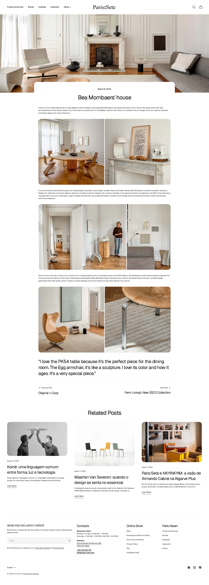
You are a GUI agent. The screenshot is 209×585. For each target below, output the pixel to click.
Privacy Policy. (59, 548)
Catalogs (165, 540)
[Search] (194, 7)
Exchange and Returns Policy (138, 535)
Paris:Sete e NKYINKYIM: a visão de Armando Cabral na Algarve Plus (171, 476)
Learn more (11, 486)
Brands (165, 535)
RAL (128, 548)
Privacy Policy (132, 544)
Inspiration (166, 544)
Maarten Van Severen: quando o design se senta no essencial (101, 480)
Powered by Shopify (31, 574)
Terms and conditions (135, 540)
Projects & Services (170, 531)
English (10, 567)
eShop (164, 548)
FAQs (129, 531)
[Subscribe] (69, 541)
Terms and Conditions (42, 548)
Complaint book (133, 552)
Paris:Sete (18, 574)
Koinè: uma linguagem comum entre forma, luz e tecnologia (32, 469)
